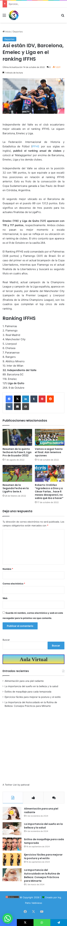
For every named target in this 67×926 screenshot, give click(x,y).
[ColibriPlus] (14, 15)
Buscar (6, 639)
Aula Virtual (33, 659)
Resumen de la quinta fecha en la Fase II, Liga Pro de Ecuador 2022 (17, 452)
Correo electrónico (14, 583)
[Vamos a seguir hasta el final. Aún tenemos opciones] (49, 437)
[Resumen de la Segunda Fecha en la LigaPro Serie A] (17, 473)
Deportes (18, 31)
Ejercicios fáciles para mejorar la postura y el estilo (36, 4)
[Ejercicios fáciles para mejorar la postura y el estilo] (12, 859)
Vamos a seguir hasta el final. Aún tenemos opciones (49, 452)
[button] (7, 918)
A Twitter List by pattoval (16, 784)
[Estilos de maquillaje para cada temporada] (12, 844)
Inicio (8, 31)
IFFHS (36, 146)
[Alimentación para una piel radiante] (12, 813)
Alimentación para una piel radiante (24, 681)
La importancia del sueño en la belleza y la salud (31, 686)
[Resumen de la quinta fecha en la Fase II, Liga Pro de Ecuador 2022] (17, 437)
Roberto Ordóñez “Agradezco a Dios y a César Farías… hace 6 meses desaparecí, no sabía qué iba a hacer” (49, 491)
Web (5, 598)
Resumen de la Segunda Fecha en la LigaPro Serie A (16, 488)
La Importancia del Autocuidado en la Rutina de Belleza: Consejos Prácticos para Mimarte (42, 875)
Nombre (8, 569)
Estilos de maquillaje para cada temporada (28, 691)
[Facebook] (9, 399)
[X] (17, 399)
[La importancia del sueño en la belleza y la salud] (12, 828)
